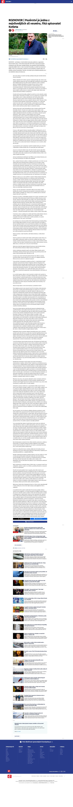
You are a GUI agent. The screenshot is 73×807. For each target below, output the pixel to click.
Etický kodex (34, 776)
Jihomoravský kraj (31, 751)
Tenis (41, 751)
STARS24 (62, 746)
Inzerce (48, 776)
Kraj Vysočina (30, 763)
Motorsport (42, 752)
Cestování (51, 751)
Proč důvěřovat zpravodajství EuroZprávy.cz (19, 59)
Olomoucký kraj (30, 755)
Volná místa (61, 776)
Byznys (7, 752)
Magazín (7, 757)
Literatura (19, 548)
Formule (41, 753)
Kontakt (41, 776)
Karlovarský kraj (30, 762)
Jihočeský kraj (30, 754)
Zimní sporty (42, 756)
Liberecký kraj (30, 761)
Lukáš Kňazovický (18, 29)
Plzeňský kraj (30, 756)
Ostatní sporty (42, 757)
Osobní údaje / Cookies (54, 776)
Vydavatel (44, 776)
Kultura (8, 1)
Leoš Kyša (23, 548)
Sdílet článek (56, 31)
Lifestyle (61, 751)
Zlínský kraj (30, 757)
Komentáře (20, 751)
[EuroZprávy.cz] (3, 1)
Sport (7, 751)
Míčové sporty (42, 754)
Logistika (7, 754)
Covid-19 (7, 761)
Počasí (7, 755)
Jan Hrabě (18, 731)
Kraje (29, 746)
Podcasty (20, 752)
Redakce (37, 776)
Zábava (61, 753)
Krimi (6, 756)
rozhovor (16, 548)
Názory (21, 746)
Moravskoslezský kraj (31, 752)
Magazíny (52, 746)
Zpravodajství (10, 746)
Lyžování (41, 755)
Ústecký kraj (30, 753)
